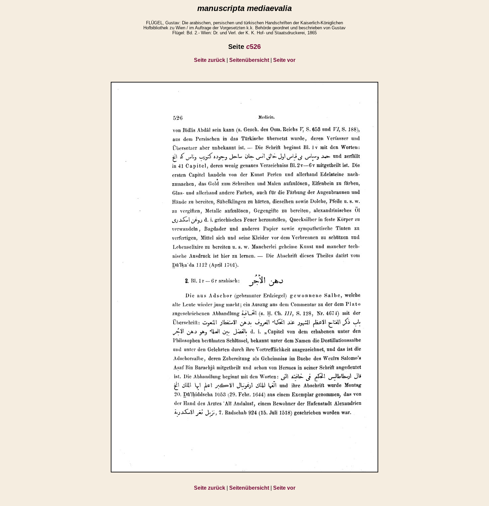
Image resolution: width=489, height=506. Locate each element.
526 (253, 46)
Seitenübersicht (249, 60)
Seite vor (284, 60)
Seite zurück (209, 60)
